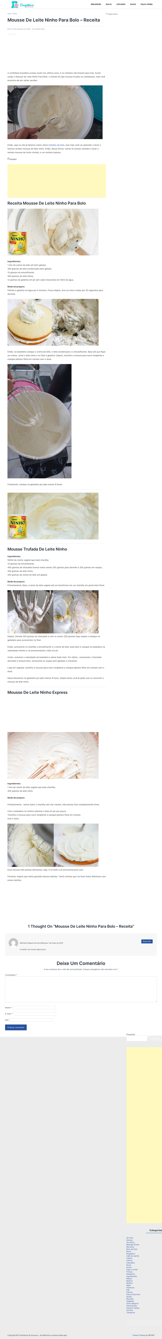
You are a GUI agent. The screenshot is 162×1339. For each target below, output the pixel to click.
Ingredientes (131, 1276)
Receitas (130, 1299)
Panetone (130, 1287)
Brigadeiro (130, 1254)
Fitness (129, 1272)
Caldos (129, 1258)
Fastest (136, 1335)
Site (7, 1020)
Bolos (15, 14)
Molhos (129, 1281)
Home (9, 14)
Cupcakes (130, 1263)
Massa (129, 1278)
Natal (128, 1285)
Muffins (129, 1283)
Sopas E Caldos (132, 1308)
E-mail (8, 1014)
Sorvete (129, 1310)
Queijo (129, 1297)
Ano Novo (130, 1242)
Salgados (130, 1301)
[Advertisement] (27, 51)
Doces (129, 1267)
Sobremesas (131, 1306)
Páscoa (129, 1292)
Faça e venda (131, 1269)
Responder (147, 941)
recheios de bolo (56, 145)
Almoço (129, 1240)
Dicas (128, 1265)
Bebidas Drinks (132, 1244)
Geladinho (130, 1274)
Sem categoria (132, 1303)
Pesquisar (130, 1034)
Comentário (11, 975)
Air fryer (129, 1238)
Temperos (130, 1312)
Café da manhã (132, 1256)
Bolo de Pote (131, 1249)
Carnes (129, 1260)
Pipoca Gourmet (133, 1294)
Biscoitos (130, 1247)
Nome (8, 1007)
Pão (128, 1290)
